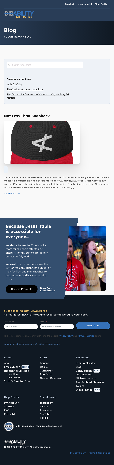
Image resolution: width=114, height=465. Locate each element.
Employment (12, 366)
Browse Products (21, 288)
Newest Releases (50, 378)
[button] (101, 4)
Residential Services (16, 370)
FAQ (6, 410)
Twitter (44, 406)
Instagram (46, 402)
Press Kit (9, 414)
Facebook (46, 410)
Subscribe (93, 326)
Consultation (84, 370)
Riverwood (14, 377)
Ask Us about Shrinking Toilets (90, 383)
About (8, 362)
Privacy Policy (66, 336)
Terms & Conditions (99, 452)
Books (44, 366)
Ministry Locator (86, 378)
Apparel (44, 362)
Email (42, 322)
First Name (9, 322)
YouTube (45, 414)
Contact (9, 406)
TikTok (44, 417)
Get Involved (84, 374)
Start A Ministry (85, 362)
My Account (11, 402)
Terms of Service (86, 336)
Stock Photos (84, 389)
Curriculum (46, 370)
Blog (78, 366)
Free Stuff (46, 374)
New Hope (13, 374)
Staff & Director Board (18, 381)
